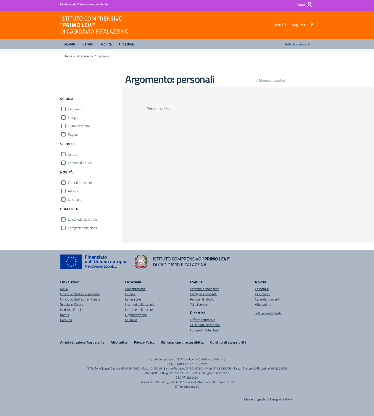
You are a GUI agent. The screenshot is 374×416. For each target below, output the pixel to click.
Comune (66, 320)
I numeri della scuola (140, 304)
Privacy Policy (144, 342)
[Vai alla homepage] (141, 261)
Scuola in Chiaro (71, 304)
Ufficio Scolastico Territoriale (80, 299)
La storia (131, 320)
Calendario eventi (80, 182)
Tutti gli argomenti (297, 44)
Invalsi (64, 314)
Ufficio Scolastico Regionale (80, 294)
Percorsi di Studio (80, 162)
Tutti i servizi (199, 304)
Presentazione (135, 288)
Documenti (76, 109)
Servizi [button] (88, 44)
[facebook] (312, 25)
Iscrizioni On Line (72, 309)
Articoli (73, 191)
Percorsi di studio (202, 299)
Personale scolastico (204, 288)
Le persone (133, 299)
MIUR (64, 288)
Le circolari (75, 199)
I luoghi (73, 117)
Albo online (263, 304)
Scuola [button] (69, 44)
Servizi (72, 154)
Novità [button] (106, 44)
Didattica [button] (126, 44)
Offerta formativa (202, 319)
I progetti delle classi (82, 227)
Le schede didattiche (83, 219)
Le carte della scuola (140, 309)
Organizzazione (79, 125)
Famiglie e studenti (203, 294)
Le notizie (262, 288)
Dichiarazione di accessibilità (182, 342)
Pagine (73, 134)
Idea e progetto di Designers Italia (268, 399)
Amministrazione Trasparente (82, 342)
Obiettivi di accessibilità (228, 342)
